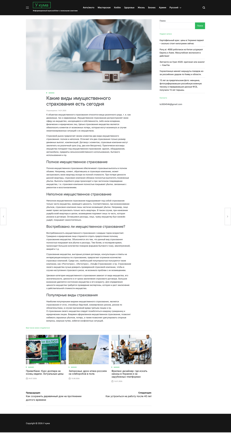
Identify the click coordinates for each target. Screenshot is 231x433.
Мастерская (104, 7)
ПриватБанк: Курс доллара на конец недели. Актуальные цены (44, 372)
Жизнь (141, 7)
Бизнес (152, 7)
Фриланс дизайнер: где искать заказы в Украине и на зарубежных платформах (129, 374)
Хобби (117, 7)
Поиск (163, 20)
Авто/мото (88, 7)
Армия (162, 7)
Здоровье (129, 7)
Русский (174, 7)
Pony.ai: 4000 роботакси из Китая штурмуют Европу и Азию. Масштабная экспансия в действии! (181, 52)
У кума (41, 5)
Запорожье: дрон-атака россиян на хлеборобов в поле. (88, 372)
